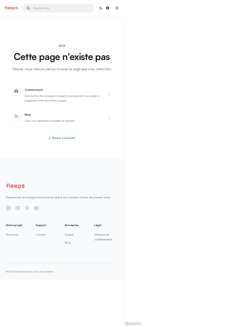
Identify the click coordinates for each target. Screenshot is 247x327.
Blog (68, 242)
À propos (12, 234)
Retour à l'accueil (62, 137)
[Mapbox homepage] (133, 323)
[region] (185, 163)
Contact (41, 234)
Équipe (69, 234)
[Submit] (28, 8)
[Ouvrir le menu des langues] (101, 8)
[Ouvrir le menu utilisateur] (108, 8)
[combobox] (58, 8)
